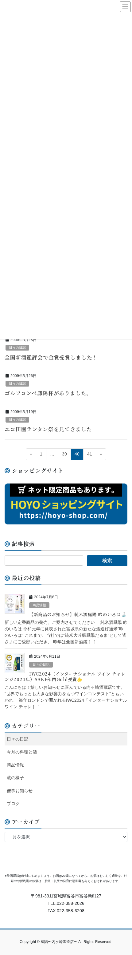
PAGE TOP (122, 920)
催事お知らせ (20, 790)
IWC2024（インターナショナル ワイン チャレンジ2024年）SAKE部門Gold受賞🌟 (65, 676)
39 (64, 453)
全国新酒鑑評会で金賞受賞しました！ (51, 357)
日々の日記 (17, 347)
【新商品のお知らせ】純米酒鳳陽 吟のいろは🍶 (77, 614)
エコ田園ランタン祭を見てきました (48, 429)
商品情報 (39, 605)
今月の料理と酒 (22, 751)
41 (89, 453)
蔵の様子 (15, 777)
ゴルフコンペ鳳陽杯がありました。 (48, 393)
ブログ (13, 803)
